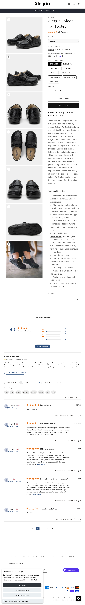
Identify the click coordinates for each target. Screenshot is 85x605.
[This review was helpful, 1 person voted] (74, 501)
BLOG (71, 557)
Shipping (51, 49)
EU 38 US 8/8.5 (67, 68)
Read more (41, 464)
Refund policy (62, 598)
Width (50, 37)
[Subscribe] (44, 570)
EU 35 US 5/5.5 (54, 63)
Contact (31, 557)
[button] (4, 4)
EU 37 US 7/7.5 (54, 68)
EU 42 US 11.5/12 (70, 76)
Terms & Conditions (21, 601)
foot (53, 392)
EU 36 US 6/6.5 (67, 63)
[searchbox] (11, 382)
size (6, 392)
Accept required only (22, 590)
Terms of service (74, 598)
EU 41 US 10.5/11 (55, 76)
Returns (56, 557)
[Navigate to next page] (52, 528)
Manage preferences (22, 595)
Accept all (22, 585)
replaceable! (55, 236)
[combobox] (33, 382)
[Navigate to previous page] (33, 528)
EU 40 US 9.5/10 (65, 72)
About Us (22, 557)
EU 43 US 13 (53, 81)
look (12, 392)
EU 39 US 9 (53, 72)
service (33, 392)
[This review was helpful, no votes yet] (74, 415)
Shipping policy (59, 600)
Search (13, 557)
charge (41, 392)
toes (47, 392)
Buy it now (63, 105)
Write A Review (42, 346)
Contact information (73, 600)
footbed (25, 392)
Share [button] (52, 293)
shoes (18, 392)
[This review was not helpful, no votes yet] (78, 415)
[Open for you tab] (78, 598)
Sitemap (64, 557)
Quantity (51, 86)
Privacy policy (8, 601)
